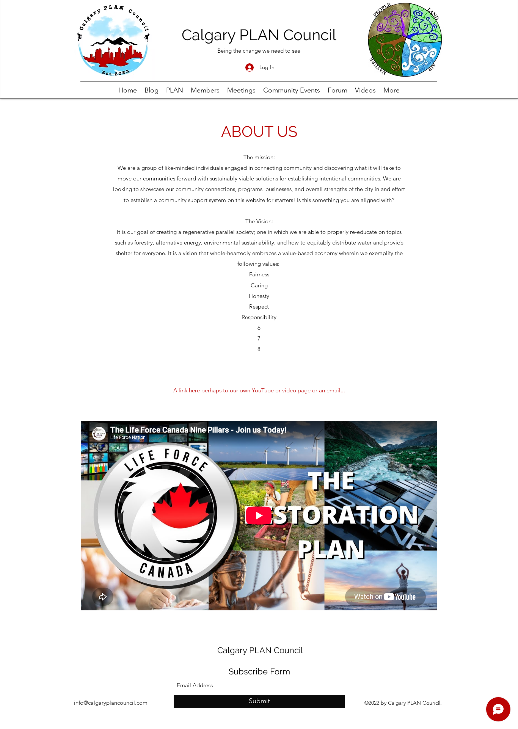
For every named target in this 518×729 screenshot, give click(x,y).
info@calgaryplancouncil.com (111, 702)
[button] (259, 391)
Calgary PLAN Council (259, 35)
